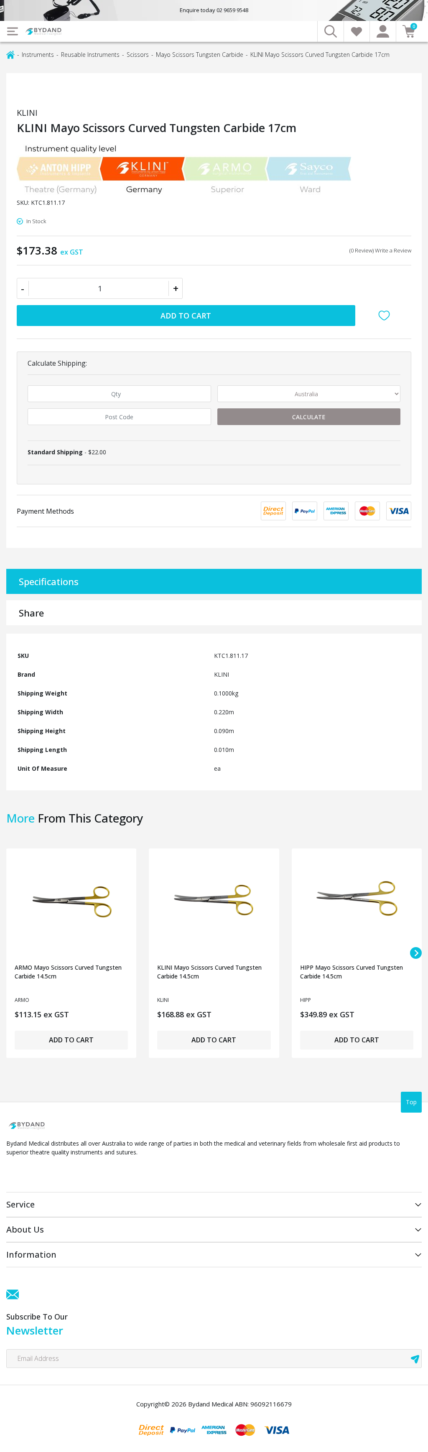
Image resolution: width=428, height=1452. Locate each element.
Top (411, 1102)
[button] (386, 315)
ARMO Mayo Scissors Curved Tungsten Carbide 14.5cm (68, 971)
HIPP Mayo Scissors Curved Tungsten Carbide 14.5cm (351, 971)
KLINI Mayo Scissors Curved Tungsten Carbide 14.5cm (209, 971)
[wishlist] (357, 31)
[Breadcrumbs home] (10, 54)
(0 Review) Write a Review (380, 250)
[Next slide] (416, 953)
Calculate (308, 417)
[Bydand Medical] (44, 31)
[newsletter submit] (415, 1358)
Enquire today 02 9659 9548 (214, 10)
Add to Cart (185, 316)
